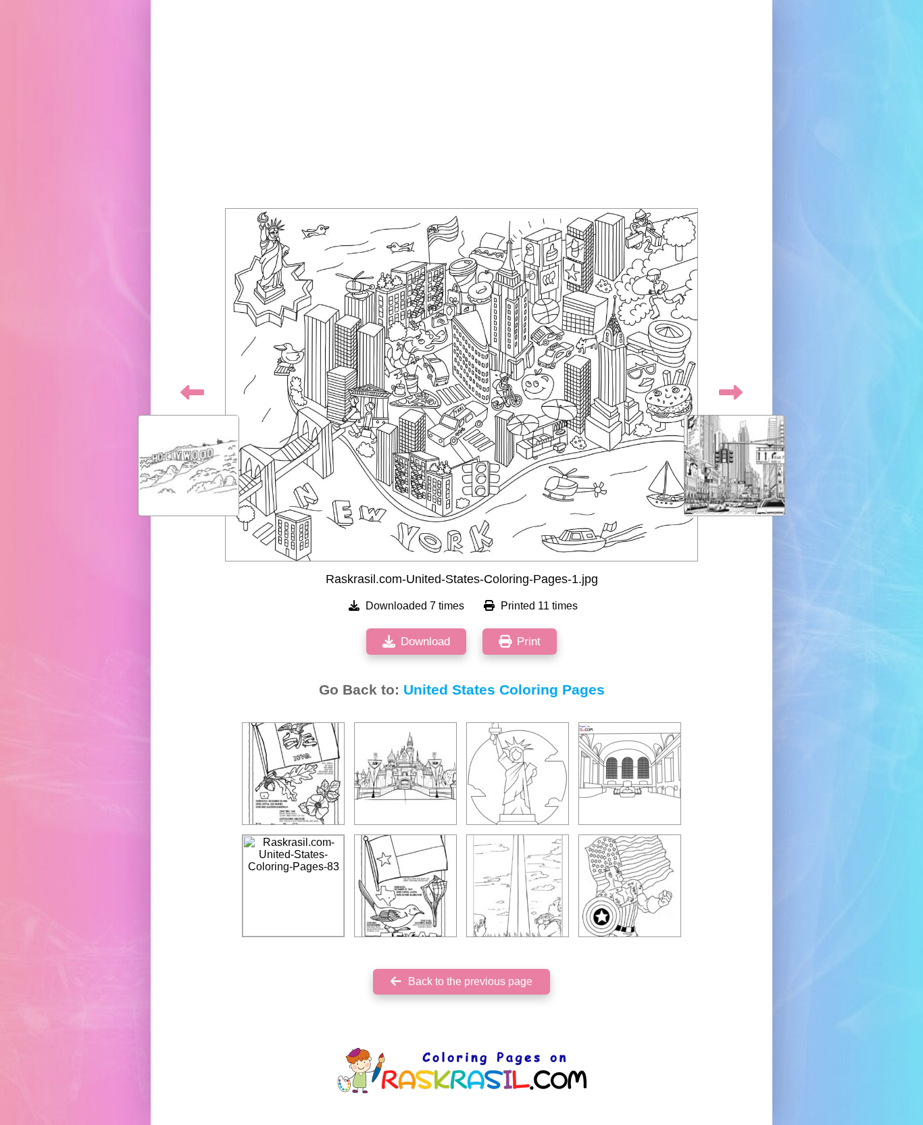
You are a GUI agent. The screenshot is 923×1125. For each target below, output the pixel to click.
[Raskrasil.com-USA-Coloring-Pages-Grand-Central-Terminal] (629, 773)
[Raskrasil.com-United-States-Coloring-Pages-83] (293, 885)
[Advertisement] (461, 108)
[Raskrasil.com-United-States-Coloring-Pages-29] (629, 885)
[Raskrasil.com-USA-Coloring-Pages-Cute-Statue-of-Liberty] (517, 773)
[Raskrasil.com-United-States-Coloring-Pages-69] (405, 773)
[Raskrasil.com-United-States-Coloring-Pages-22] (293, 773)
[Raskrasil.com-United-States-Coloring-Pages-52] (405, 885)
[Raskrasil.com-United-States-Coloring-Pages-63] (517, 885)
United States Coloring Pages (504, 690)
